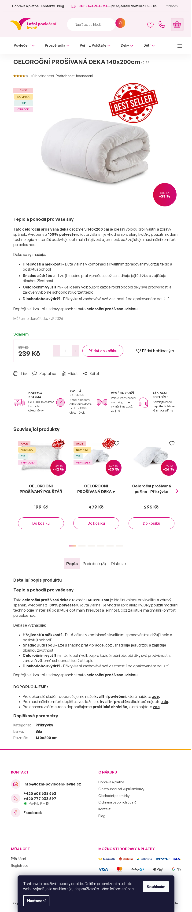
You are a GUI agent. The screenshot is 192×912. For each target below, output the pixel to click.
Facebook (32, 812)
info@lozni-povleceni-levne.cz (52, 784)
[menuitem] (24, 45)
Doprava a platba (25, 6)
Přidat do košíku (103, 350)
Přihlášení (18, 858)
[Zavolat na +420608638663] (162, 24)
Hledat (120, 23)
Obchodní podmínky (113, 795)
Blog (60, 6)
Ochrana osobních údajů (117, 802)
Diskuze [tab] (118, 563)
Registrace (19, 865)
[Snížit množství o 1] (56, 350)
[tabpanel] (41, 488)
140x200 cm (46, 737)
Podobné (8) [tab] (94, 563)
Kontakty (48, 6)
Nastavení (36, 900)
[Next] (177, 491)
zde (130, 888)
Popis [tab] (72, 563)
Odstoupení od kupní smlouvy (121, 789)
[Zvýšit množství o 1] (75, 350)
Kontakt (104, 809)
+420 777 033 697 (39, 798)
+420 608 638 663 (39, 793)
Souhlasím (156, 886)
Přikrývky (44, 725)
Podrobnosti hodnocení (74, 76)
